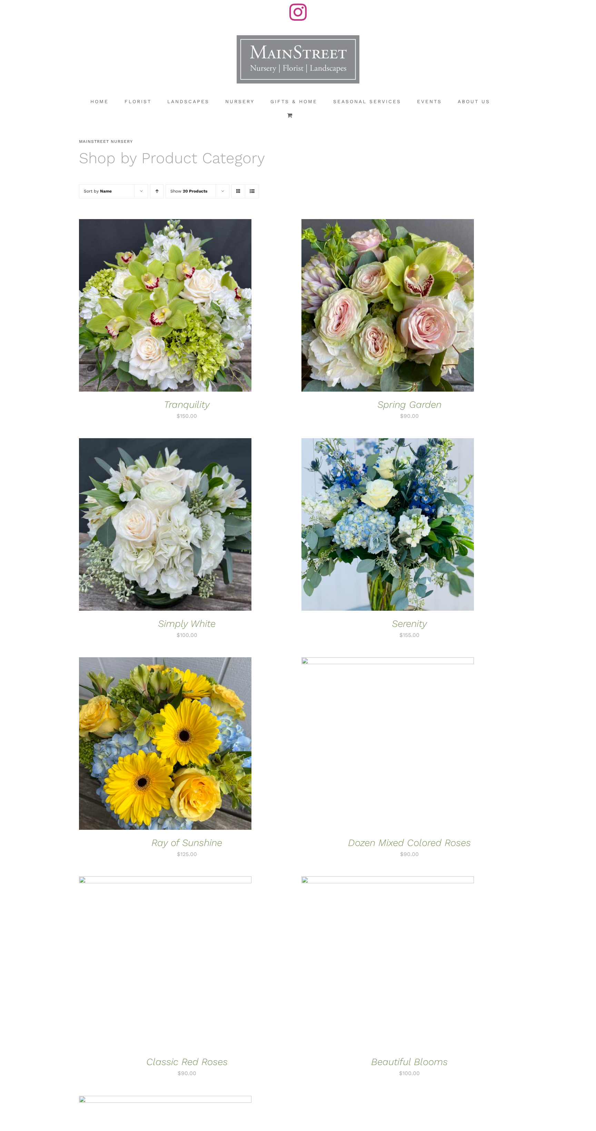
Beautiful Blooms (409, 1062)
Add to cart (144, 306)
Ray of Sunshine (186, 842)
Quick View (188, 306)
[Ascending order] (156, 191)
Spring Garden (409, 404)
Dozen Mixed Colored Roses (409, 842)
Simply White (187, 623)
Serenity (409, 623)
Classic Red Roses (187, 1062)
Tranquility (187, 404)
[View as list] (252, 191)
